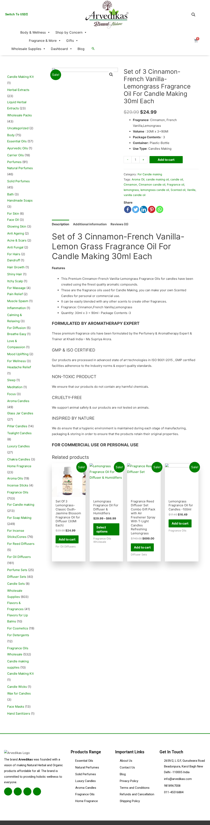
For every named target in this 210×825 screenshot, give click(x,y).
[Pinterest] (151, 209)
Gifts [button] (70, 41)
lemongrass (131, 190)
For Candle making (150, 174)
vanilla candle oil (134, 195)
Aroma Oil (138, 179)
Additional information (90, 224)
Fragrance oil (175, 184)
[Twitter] (135, 209)
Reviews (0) (119, 224)
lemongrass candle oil (154, 190)
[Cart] (196, 40)
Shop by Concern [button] (68, 32)
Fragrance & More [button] (43, 41)
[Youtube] (37, 792)
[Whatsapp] (159, 209)
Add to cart (166, 160)
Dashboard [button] (59, 49)
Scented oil (178, 190)
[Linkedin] (143, 209)
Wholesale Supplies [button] (26, 49)
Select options (101, 529)
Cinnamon (130, 184)
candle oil (176, 179)
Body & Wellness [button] (33, 32)
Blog (81, 49)
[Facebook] (127, 209)
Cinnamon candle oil (152, 184)
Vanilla (191, 190)
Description (60, 224)
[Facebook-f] (8, 792)
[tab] (60, 224)
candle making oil (157, 179)
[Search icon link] (93, 48)
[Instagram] (27, 792)
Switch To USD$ (16, 14)
